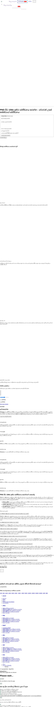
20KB (12, 593)
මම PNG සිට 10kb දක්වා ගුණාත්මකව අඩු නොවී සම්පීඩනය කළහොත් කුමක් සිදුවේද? (16, 544)
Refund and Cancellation (8, 601)
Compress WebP (7, 627)
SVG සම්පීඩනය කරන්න (8, 657)
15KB (9, 593)
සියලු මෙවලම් (12, 1)
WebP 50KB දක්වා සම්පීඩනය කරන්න (11, 629)
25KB (16, 593)
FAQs (4, 599)
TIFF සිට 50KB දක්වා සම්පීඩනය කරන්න (12, 648)
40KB (22, 593)
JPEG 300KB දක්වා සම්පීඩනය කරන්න (12, 610)
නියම (4, 600)
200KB (37, 593)
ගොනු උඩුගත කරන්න (6, 135)
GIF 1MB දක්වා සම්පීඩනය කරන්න (11, 641)
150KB (33, 593)
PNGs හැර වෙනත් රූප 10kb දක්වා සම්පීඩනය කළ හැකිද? (11, 552)
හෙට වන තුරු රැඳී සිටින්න (36, 695)
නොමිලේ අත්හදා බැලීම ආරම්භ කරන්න (8, 695)
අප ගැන (4, 598)
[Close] (7, 671)
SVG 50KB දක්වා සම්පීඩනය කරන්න (11, 658)
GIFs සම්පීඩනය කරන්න (8, 637)
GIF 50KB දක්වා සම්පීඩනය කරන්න (11, 638)
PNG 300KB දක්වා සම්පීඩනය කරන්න (11, 620)
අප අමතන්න (5, 603)
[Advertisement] (24, 141)
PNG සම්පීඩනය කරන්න (8, 618)
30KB (19, 593)
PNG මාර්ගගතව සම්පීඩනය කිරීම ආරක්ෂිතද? (9, 528)
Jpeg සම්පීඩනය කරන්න (8, 608)
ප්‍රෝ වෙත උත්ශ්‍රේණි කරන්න (6, 416)
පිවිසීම (30, 1)
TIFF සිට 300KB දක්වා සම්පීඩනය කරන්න (12, 649)
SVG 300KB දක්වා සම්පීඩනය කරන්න (11, 659)
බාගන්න (3, 137)
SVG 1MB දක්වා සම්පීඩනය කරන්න (11, 660)
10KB (6, 593)
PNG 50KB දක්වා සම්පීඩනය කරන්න (11, 619)
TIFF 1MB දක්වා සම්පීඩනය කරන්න (11, 651)
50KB (26, 593)
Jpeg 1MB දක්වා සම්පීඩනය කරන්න (11, 611)
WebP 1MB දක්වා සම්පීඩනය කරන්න (11, 631)
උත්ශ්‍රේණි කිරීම (3, 586)
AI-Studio (22, 1)
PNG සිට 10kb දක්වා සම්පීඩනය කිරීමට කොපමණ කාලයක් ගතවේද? (13, 536)
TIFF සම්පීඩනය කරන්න (8, 647)
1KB (1, 593)
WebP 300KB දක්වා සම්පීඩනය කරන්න (12, 630)
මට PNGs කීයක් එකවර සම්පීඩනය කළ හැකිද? (9, 522)
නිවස (4, 664)
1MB (44, 593)
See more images (4, 404)
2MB (47, 593)
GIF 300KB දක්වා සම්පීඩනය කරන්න (11, 640)
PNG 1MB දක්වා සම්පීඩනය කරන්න (11, 621)
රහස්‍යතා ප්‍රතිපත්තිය (7, 665)
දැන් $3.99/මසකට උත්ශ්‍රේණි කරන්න (23, 695)
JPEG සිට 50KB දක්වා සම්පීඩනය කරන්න (12, 609)
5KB (4, 593)
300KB (40, 593)
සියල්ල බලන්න (6, 612)
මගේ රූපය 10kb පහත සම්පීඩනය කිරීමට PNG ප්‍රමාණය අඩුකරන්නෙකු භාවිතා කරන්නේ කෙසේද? (19, 560)
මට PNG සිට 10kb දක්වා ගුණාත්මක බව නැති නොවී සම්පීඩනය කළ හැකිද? (14, 513)
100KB (29, 593)
